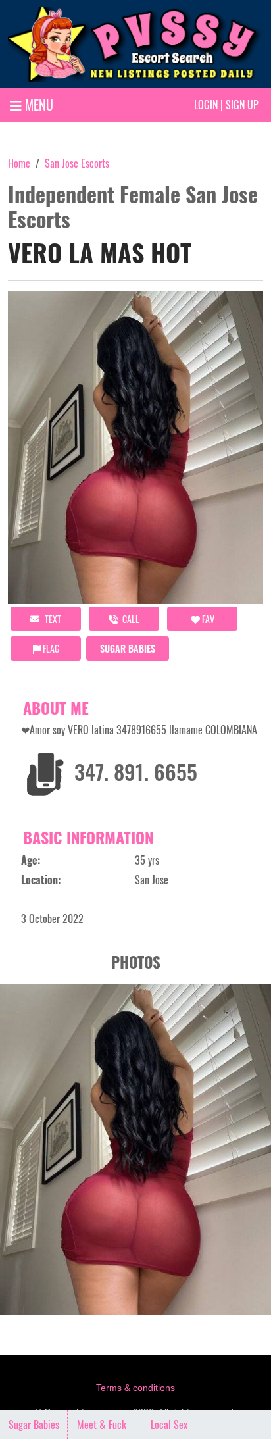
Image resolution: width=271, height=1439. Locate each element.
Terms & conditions (135, 1387)
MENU (37, 104)
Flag (50, 648)
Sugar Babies (127, 648)
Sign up (242, 105)
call (129, 619)
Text (52, 619)
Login (206, 105)
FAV (207, 619)
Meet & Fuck (101, 1424)
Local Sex (169, 1424)
